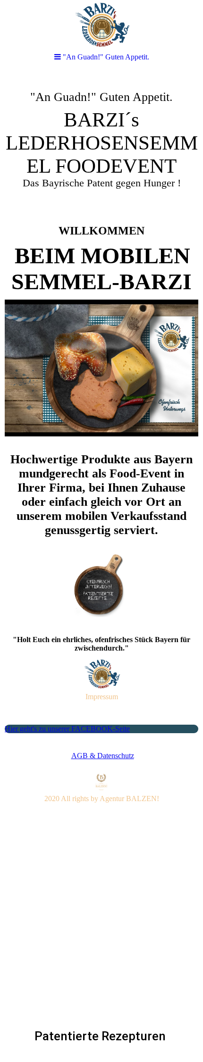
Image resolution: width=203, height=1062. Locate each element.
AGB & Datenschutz (102, 756)
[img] (101, 144)
